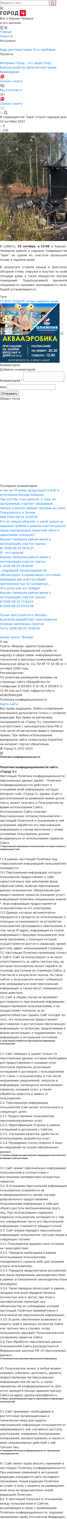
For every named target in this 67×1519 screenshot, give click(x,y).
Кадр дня (7, 49)
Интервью (8, 63)
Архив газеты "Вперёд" (17, 637)
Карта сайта (9, 704)
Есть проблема (44, 49)
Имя (3, 387)
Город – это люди (29, 63)
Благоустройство (13, 67)
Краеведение (9, 72)
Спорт (47, 63)
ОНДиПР (18, 301)
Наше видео (23, 49)
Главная (6, 32)
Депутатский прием (41, 67)
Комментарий (11, 380)
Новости (6, 36)
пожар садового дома (42, 301)
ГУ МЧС (5, 301)
